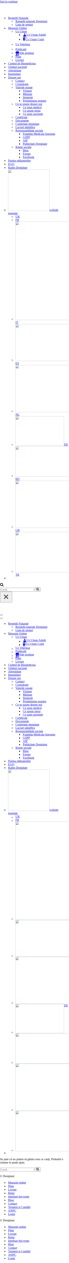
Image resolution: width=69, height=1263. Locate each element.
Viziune (27, 90)
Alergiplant (14, 70)
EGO (11, 164)
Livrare (19, 60)
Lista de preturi (24, 24)
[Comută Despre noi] (64, 678)
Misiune (27, 94)
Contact (19, 80)
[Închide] (6, 597)
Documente (22, 120)
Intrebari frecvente (18, 1196)
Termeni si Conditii (19, 1207)
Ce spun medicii (32, 107)
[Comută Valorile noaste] (64, 688)
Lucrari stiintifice (25, 127)
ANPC (12, 1210)
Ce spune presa (31, 110)
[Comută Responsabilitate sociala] (64, 731)
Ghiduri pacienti (17, 67)
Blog (26, 150)
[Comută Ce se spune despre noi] (64, 704)
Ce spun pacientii (33, 114)
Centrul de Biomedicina (22, 63)
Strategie (28, 97)
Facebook (28, 157)
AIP (25, 140)
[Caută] (2, 585)
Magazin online (17, 1182)
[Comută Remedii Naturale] (64, 623)
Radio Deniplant (17, 167)
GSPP (26, 137)
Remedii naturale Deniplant (31, 21)
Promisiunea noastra (34, 100)
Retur (11, 1193)
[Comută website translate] (64, 792)
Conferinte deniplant (27, 123)
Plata (18, 56)
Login (11, 1214)
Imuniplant (14, 74)
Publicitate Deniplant (35, 143)
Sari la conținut (8, 1)
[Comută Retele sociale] (64, 748)
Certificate (21, 117)
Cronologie (22, 84)
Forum (27, 153)
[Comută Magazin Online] (64, 633)
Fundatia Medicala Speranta (39, 133)
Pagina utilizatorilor (19, 160)
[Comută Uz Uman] (64, 637)
